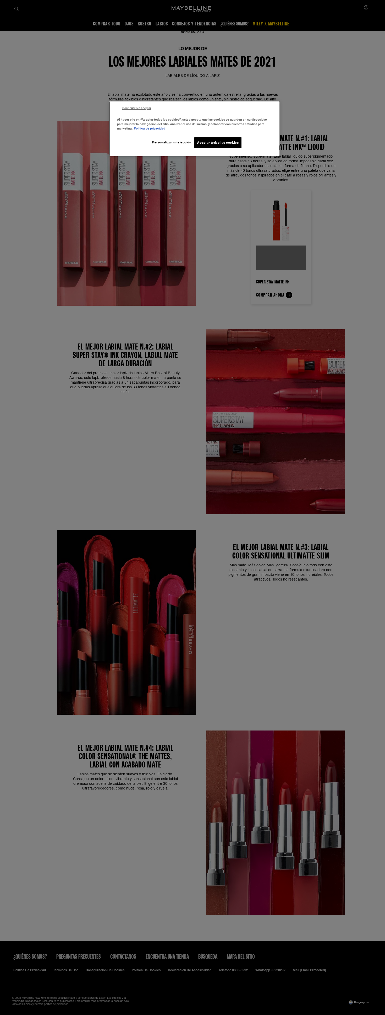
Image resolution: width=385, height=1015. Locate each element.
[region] (194, 128)
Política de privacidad (149, 128)
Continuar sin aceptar (136, 108)
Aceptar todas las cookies (218, 142)
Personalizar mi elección (171, 142)
